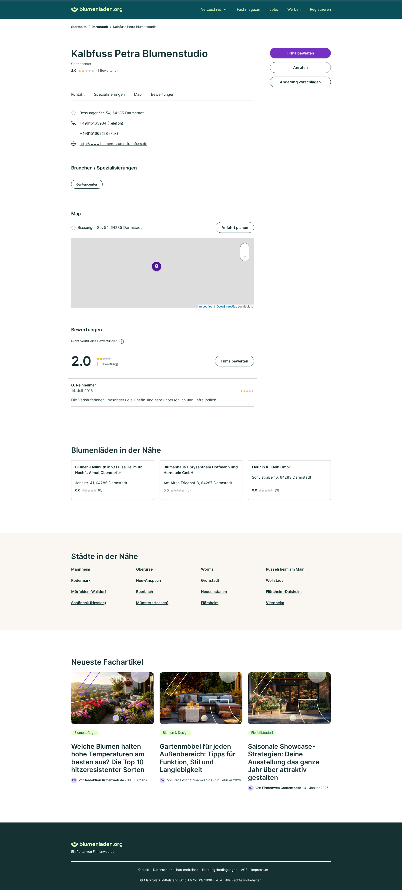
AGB (244, 870)
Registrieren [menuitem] (320, 9)
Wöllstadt (274, 580)
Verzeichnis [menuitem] (211, 9)
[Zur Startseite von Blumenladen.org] (96, 9)
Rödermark (80, 580)
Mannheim (80, 569)
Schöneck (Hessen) (88, 602)
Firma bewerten (234, 361)
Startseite (79, 27)
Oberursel (145, 569)
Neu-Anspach (148, 580)
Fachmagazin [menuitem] (248, 9)
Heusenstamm (214, 591)
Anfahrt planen (234, 227)
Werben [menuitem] (294, 9)
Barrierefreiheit (187, 870)
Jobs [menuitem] (273, 9)
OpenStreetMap (227, 306)
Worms (207, 569)
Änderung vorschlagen (300, 82)
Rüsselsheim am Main (285, 569)
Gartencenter (86, 184)
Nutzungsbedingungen (219, 870)
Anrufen (300, 67)
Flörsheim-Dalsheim (284, 591)
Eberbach (144, 591)
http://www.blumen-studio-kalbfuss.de (113, 143)
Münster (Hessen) (152, 602)
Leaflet (207, 306)
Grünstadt (210, 580)
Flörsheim (209, 602)
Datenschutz (162, 870)
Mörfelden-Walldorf (88, 591)
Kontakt (143, 870)
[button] (157, 267)
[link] (112, 480)
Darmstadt (99, 27)
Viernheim (275, 602)
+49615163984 (93, 123)
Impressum (259, 870)
